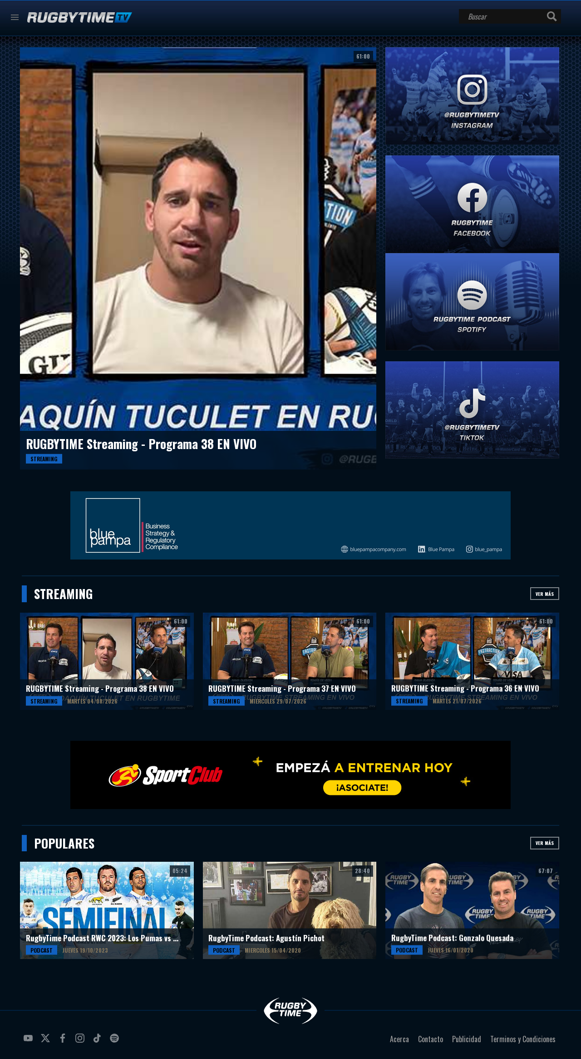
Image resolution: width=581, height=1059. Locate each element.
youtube (29, 1042)
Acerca (399, 1039)
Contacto (430, 1039)
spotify (116, 1042)
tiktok (98, 1042)
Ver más (545, 593)
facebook (64, 1042)
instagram (81, 1042)
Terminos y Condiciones (523, 1039)
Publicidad (466, 1039)
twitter (47, 1042)
